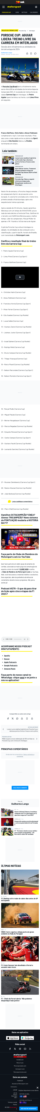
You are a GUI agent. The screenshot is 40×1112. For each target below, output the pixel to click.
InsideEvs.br (20, 1059)
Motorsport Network (16, 1107)
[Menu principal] (3, 6)
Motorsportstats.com (20, 1072)
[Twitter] (13, 718)
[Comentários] (36, 53)
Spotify (7, 656)
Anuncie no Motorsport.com (20, 1083)
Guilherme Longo (6, 52)
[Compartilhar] (27, 53)
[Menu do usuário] (36, 7)
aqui (22, 677)
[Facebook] (8, 718)
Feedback (20, 1080)
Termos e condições (14, 1102)
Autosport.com (20, 1069)
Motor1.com (20, 1063)
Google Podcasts (10, 665)
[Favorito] (31, 53)
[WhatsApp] (17, 718)
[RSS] (30, 1049)
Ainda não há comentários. (20, 755)
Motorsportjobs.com (20, 1066)
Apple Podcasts (10, 662)
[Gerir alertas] (32, 718)
